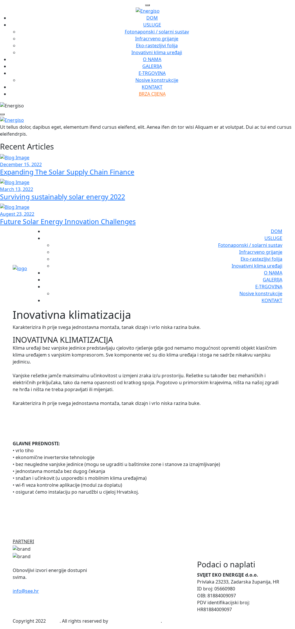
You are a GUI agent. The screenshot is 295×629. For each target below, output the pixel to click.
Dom (152, 18)
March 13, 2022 (16, 189)
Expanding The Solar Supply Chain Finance (67, 172)
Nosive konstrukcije (156, 80)
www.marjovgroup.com (135, 621)
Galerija (152, 66)
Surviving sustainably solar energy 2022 (62, 196)
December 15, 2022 (21, 164)
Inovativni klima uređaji (156, 52)
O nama (152, 59)
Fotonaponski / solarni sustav (157, 32)
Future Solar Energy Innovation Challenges (68, 221)
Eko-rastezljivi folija (157, 45)
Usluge (152, 25)
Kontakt (152, 87)
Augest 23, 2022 (17, 214)
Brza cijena (152, 94)
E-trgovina (152, 73)
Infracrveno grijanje (156, 38)
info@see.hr (26, 591)
